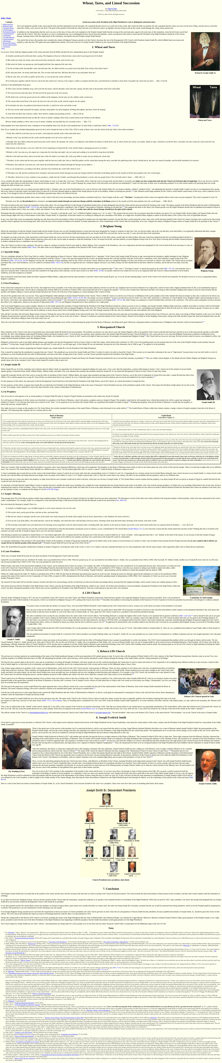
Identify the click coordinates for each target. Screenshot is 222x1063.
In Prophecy (7, 35)
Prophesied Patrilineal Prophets (24, 938)
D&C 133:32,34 (32, 207)
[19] (90, 542)
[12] (145, 335)
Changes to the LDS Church (23, 1032)
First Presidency (9, 30)
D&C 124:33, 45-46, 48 (77, 298)
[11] (68, 333)
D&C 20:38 (98, 271)
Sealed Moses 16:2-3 (89, 709)
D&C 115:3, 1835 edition (52, 700)
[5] (60, 258)
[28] (76, 750)
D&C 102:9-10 (57, 263)
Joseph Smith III (9, 33)
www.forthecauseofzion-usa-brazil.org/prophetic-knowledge (60, 1054)
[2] (123, 206)
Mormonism (32, 943)
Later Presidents (9, 39)
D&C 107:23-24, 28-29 (18, 260)
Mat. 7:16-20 (113, 126)
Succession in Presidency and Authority (116, 942)
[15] (154, 376)
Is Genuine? (27, 1005)
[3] (219, 221)
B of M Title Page (51, 489)
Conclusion (6, 46)
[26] (105, 740)
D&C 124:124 (184, 616)
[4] (44, 241)
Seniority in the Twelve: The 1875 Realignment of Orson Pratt (64, 1017)
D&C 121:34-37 (103, 969)
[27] (113, 742)
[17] (128, 407)
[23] (133, 674)
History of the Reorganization (41, 993)
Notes (3, 48)
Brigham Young (8, 26)
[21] (192, 615)
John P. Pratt (112, 9)
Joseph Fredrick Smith (10, 45)
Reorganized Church (9, 32)
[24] (94, 688)
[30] (152, 756)
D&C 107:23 (169, 269)
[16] (129, 401)
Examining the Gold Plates (69, 1034)
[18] (42, 542)
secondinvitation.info (103, 713)
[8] (110, 297)
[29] (170, 750)
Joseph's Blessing (9, 37)
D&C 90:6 (32, 247)
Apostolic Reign (8, 28)
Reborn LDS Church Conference (25, 1058)
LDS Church (7, 41)
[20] (101, 599)
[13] (9, 344)
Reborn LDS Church (9, 43)
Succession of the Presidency (58, 942)
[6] (113, 268)
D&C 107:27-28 (118, 300)
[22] (105, 621)
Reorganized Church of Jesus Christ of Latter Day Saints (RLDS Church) (31, 973)
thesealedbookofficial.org (39, 713)
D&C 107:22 (55, 302)
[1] (132, 191)
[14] (144, 357)
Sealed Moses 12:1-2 (136, 529)
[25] (203, 708)
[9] (62, 299)
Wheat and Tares (8, 24)
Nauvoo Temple (26, 960)
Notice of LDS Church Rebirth (24, 1036)
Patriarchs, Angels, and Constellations (98, 1010)
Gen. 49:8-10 (121, 500)
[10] (203, 321)
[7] (119, 289)
